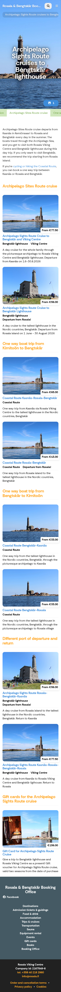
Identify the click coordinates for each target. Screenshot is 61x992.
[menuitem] (48, 6)
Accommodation (30, 918)
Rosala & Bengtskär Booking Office (30, 889)
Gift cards (30, 941)
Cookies (41, 986)
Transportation (30, 925)
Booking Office (30, 949)
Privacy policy (23, 986)
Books (30, 945)
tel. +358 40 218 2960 (30, 972)
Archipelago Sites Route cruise (28, 113)
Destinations (30, 906)
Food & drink (30, 914)
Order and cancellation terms (28, 983)
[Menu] (57, 6)
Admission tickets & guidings (30, 910)
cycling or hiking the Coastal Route (34, 166)
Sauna (30, 929)
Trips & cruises (30, 921)
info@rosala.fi (30, 976)
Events (30, 937)
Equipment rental (30, 933)
